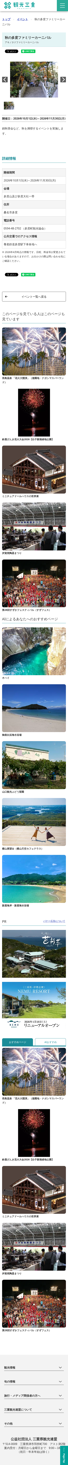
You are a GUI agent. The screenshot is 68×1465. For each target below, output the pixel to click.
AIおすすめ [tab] (50, 1042)
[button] (63, 79)
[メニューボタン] (62, 5)
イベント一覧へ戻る (34, 297)
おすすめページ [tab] (17, 1042)
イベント (22, 19)
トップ (6, 19)
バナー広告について (54, 921)
